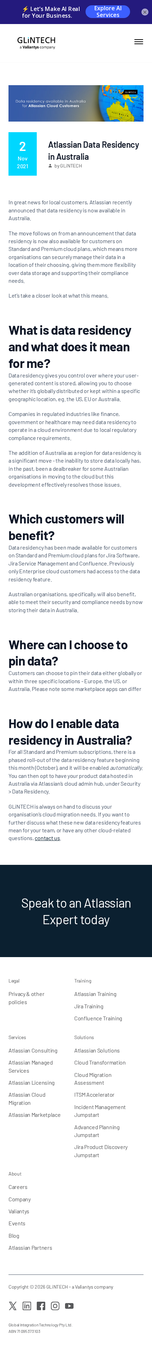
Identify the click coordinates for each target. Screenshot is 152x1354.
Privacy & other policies (26, 997)
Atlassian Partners (30, 1247)
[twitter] (12, 1306)
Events (16, 1223)
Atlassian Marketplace (34, 1114)
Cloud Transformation (100, 1062)
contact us (47, 837)
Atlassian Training (95, 993)
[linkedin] (27, 1306)
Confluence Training (98, 1018)
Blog (13, 1235)
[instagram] (55, 1306)
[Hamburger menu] (138, 41)
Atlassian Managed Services (30, 1066)
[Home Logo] (33, 43)
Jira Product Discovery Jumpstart (101, 1150)
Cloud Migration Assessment (92, 1078)
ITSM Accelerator (94, 1094)
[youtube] (69, 1306)
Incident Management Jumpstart (100, 1110)
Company (19, 1199)
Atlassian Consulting (33, 1050)
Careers (18, 1186)
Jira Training (89, 1006)
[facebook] (41, 1306)
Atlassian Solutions (97, 1050)
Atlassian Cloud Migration (26, 1098)
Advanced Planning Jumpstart (97, 1131)
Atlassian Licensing (31, 1082)
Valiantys (18, 1211)
